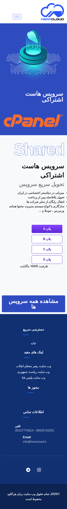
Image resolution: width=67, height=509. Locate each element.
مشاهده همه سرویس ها (33, 304)
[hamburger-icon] (17, 16)
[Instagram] (39, 469)
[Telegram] (28, 469)
